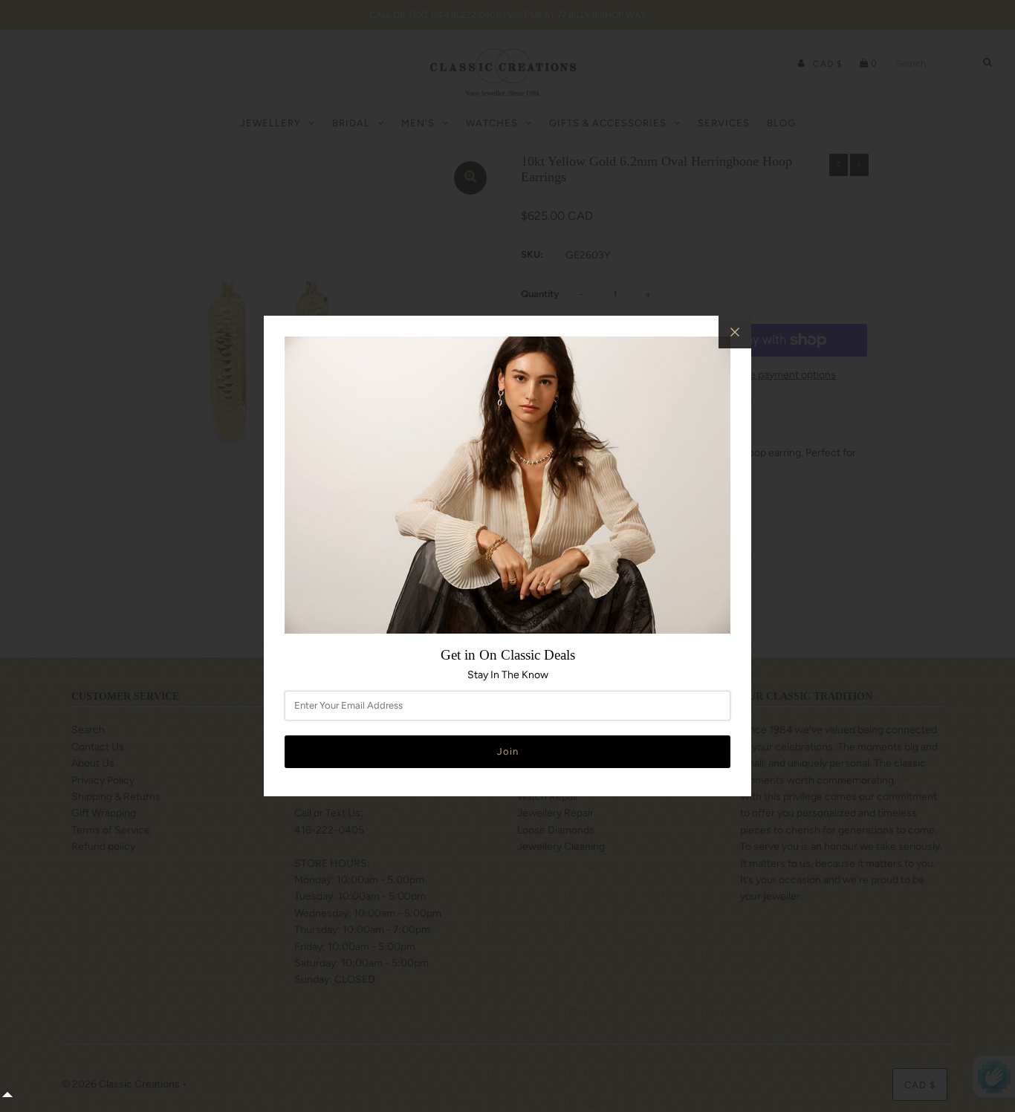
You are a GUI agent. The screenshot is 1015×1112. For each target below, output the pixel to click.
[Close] (735, 332)
